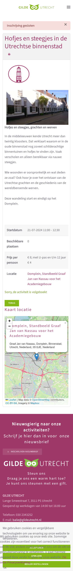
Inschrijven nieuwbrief (24, 451)
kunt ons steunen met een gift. (38, 483)
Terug (11, 303)
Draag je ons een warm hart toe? (36, 478)
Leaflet (12, 399)
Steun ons (36, 473)
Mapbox (34, 403)
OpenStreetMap (41, 399)
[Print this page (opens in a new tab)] (9, 54)
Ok (5, 567)
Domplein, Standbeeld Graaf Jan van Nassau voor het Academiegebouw (46, 279)
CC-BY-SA (11, 403)
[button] (68, 7)
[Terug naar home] (36, 7)
